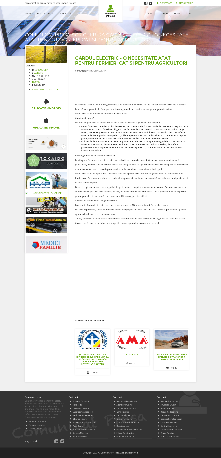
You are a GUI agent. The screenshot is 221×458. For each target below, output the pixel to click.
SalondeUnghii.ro (80, 433)
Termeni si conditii (170, 13)
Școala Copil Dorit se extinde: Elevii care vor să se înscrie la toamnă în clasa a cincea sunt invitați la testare (92, 359)
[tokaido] (46, 161)
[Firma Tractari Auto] (46, 225)
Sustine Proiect (35, 428)
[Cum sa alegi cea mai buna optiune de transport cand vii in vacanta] (171, 339)
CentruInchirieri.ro (125, 415)
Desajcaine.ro (123, 426)
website (38, 73)
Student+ (132, 354)
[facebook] (145, 3)
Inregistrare (186, 3)
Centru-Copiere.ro (169, 426)
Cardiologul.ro (123, 411)
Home (150, 13)
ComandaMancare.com (171, 429)
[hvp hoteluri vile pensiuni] (46, 180)
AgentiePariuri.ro (124, 404)
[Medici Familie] (46, 244)
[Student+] (132, 339)
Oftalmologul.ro (80, 419)
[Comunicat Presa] (110, 11)
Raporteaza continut (45, 89)
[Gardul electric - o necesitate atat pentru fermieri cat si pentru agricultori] (46, 54)
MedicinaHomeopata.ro (83, 415)
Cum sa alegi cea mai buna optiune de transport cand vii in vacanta (171, 356)
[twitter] (150, 3)
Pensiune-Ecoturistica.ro (84, 422)
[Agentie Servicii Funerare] (46, 193)
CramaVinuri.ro (167, 433)
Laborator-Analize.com (83, 411)
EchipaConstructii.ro (126, 433)
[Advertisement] (130, 79)
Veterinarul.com (80, 436)
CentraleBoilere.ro (169, 422)
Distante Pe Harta (81, 401)
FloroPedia (77, 404)
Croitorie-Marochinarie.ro (128, 422)
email (37, 82)
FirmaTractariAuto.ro (170, 436)
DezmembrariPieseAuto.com (130, 429)
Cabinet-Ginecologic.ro (127, 408)
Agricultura (41, 70)
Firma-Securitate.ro (125, 436)
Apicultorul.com (167, 408)
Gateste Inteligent (81, 408)
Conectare (166, 3)
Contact (191, 13)
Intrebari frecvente (37, 421)
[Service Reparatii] (46, 205)
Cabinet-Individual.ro (170, 415)
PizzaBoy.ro (78, 426)
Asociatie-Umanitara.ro (127, 401)
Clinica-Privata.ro (124, 419)
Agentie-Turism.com (169, 401)
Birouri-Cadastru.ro (169, 411)
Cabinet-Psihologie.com (171, 419)
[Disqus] (132, 265)
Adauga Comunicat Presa (39, 13)
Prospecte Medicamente (84, 429)
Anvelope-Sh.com (168, 404)
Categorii (65, 13)
